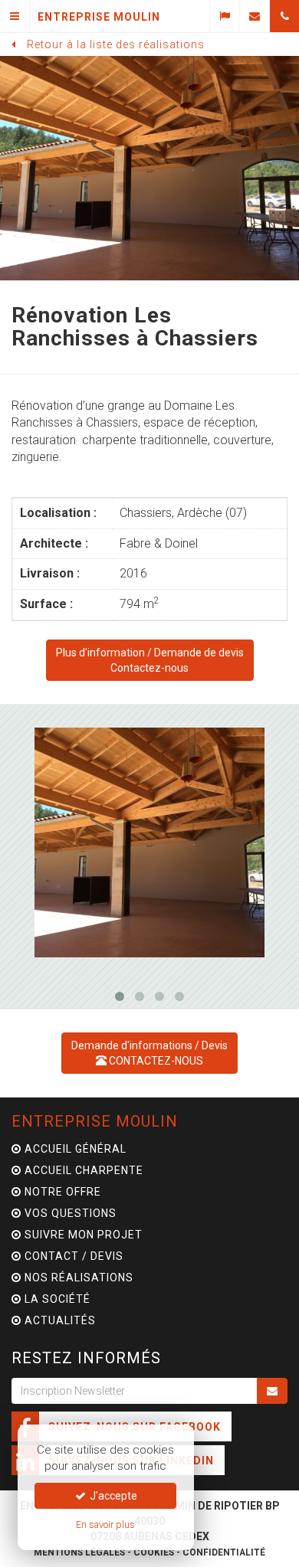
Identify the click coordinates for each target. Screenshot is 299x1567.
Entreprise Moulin (95, 1121)
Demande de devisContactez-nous (150, 660)
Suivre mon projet (82, 1234)
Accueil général (74, 1149)
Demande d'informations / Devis (149, 1053)
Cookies (153, 1552)
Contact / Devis (72, 1256)
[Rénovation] (149, 842)
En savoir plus (105, 1524)
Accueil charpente (82, 1170)
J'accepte (112, 1496)
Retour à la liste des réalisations (116, 44)
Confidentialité (223, 1552)
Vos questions (69, 1213)
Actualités (58, 1320)
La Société (55, 1299)
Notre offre (61, 1192)
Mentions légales (79, 1552)
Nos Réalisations (77, 1277)
